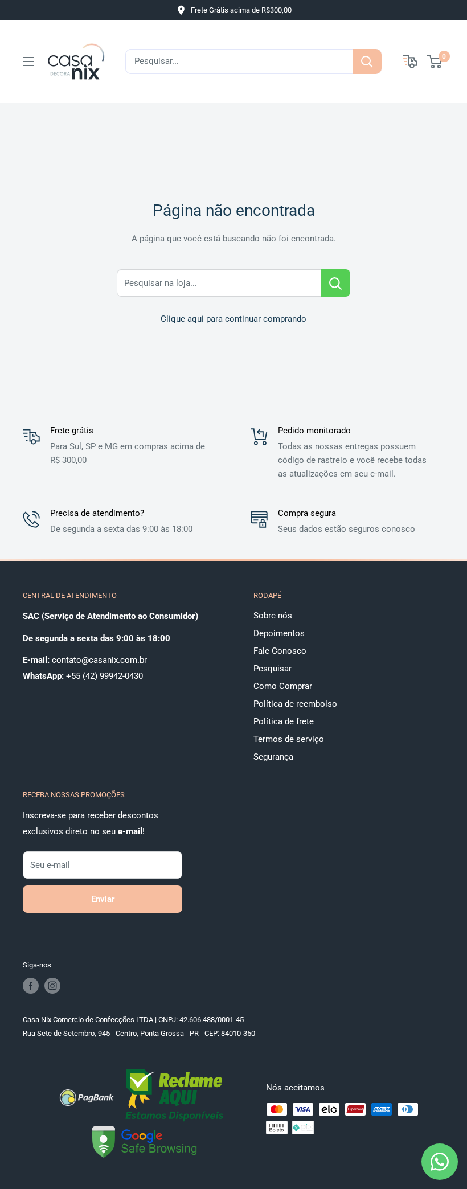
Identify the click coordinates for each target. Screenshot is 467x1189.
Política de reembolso (295, 704)
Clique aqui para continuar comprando (233, 319)
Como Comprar (282, 686)
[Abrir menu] (28, 61)
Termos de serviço (288, 739)
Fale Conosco (279, 651)
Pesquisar (272, 668)
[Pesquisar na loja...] (335, 283)
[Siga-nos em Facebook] (31, 986)
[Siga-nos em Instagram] (52, 986)
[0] (435, 61)
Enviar (102, 899)
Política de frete (283, 721)
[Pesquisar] (367, 61)
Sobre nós (272, 615)
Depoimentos (279, 633)
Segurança (273, 757)
